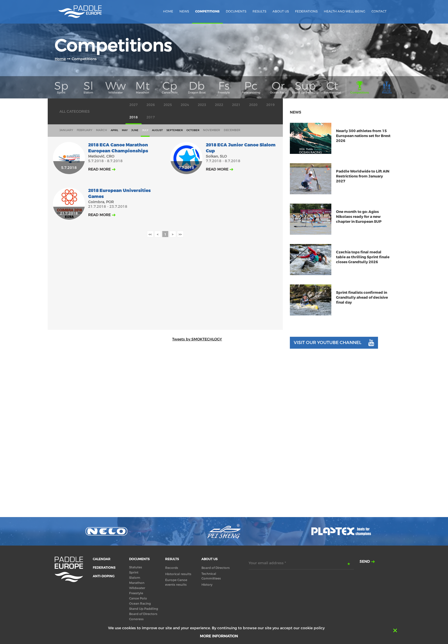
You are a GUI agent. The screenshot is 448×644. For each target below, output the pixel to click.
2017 (150, 117)
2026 (150, 105)
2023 (202, 105)
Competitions (207, 11)
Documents (236, 11)
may (125, 130)
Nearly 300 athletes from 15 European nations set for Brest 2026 (363, 135)
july (145, 130)
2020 (253, 105)
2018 (133, 117)
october (192, 130)
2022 (219, 105)
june (134, 130)
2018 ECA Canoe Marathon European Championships (118, 148)
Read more (99, 169)
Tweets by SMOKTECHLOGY (197, 339)
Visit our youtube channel (327, 342)
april (114, 130)
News (184, 11)
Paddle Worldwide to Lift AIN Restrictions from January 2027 (362, 176)
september (174, 130)
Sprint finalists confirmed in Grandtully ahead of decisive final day (362, 297)
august (157, 130)
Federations (306, 11)
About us (280, 11)
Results (259, 11)
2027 (133, 105)
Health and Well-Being (344, 11)
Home (168, 11)
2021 (236, 105)
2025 (168, 105)
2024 (185, 105)
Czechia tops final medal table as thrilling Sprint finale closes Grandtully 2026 (362, 257)
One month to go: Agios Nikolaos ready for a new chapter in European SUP (359, 216)
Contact (379, 11)
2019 (270, 105)
